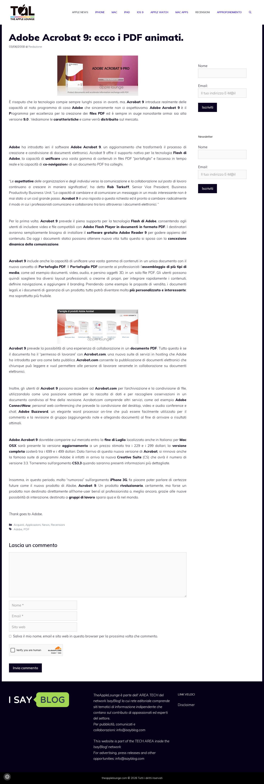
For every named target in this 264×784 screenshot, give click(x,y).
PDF (26, 529)
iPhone (100, 12)
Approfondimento (229, 12)
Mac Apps (181, 12)
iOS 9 (140, 12)
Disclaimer (186, 705)
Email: (203, 86)
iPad (127, 12)
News (46, 525)
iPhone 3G (118, 480)
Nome (202, 66)
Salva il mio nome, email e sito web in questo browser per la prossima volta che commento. (85, 636)
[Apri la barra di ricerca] (250, 12)
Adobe (18, 529)
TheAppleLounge (106, 695)
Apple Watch (159, 12)
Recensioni (202, 12)
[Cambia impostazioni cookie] (7, 776)
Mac (114, 12)
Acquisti (19, 525)
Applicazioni (33, 525)
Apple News (80, 12)
